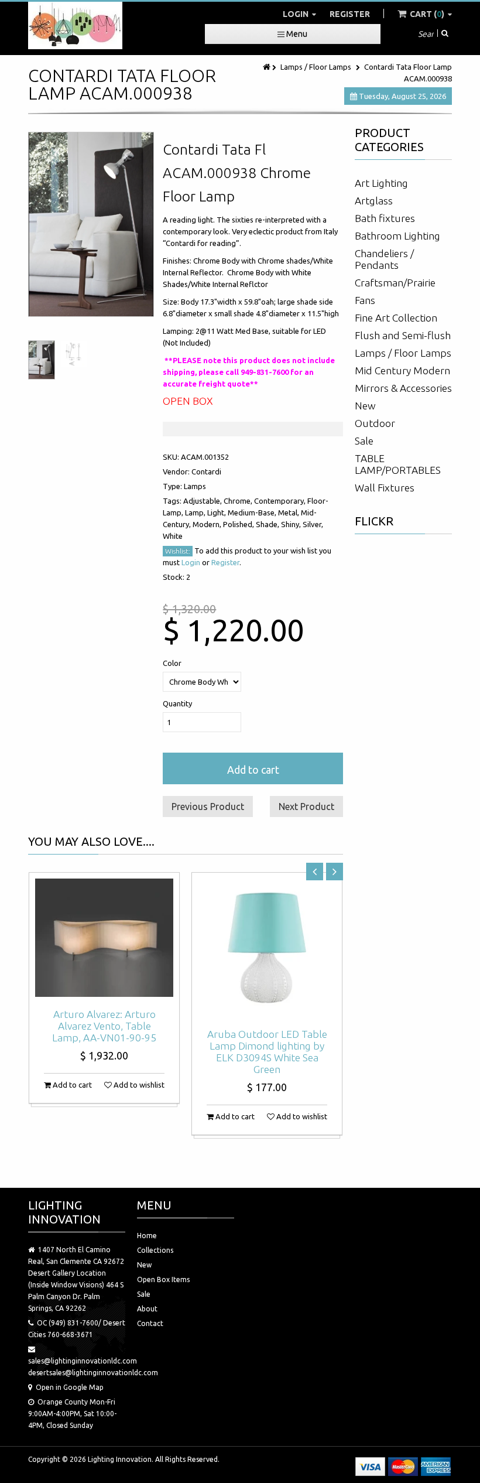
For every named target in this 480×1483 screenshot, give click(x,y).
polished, (239, 524)
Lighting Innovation (120, 1459)
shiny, (292, 524)
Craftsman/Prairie (395, 282)
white (173, 536)
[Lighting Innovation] (75, 25)
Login (296, 14)
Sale (364, 440)
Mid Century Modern (402, 370)
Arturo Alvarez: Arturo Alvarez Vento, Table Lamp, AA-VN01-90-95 (104, 1026)
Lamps (195, 486)
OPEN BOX (188, 400)
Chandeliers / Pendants (384, 259)
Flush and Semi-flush (403, 335)
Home (147, 1235)
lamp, (196, 512)
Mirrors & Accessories (403, 388)
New (365, 405)
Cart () (427, 14)
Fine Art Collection (396, 317)
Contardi (206, 471)
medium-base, (253, 512)
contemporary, (280, 501)
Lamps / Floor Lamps (315, 67)
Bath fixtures (385, 218)
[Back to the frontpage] (267, 67)
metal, (289, 512)
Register (350, 14)
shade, (268, 524)
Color (172, 663)
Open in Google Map (70, 1387)
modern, (208, 524)
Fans (365, 300)
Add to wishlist (138, 1085)
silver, (313, 524)
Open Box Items (163, 1279)
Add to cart (253, 769)
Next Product (306, 806)
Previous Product (208, 806)
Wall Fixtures (384, 487)
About (147, 1309)
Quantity (177, 703)
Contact (150, 1323)
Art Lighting (381, 183)
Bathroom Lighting (397, 235)
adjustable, (203, 501)
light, (217, 512)
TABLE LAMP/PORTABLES (398, 464)
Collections (155, 1250)
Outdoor (375, 423)
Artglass (374, 200)
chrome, (239, 501)
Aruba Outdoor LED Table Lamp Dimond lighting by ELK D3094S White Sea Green (267, 1051)
